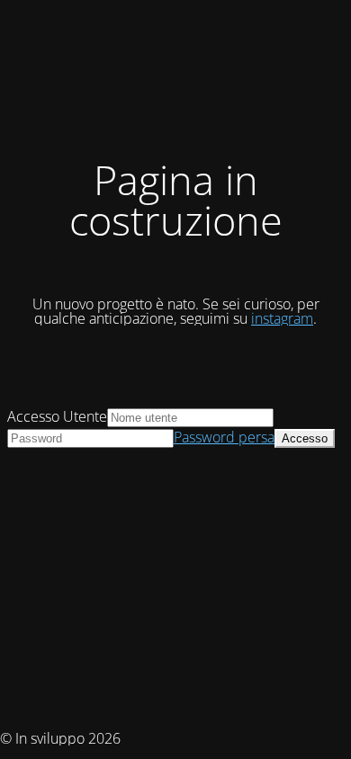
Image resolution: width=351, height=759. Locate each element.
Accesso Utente (57, 416)
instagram (282, 318)
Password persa (224, 437)
